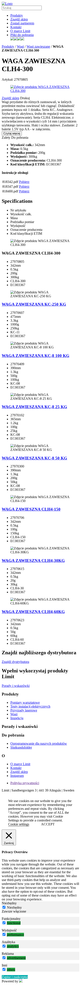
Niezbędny (14, 907)
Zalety (6, 137)
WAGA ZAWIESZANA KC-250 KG (34, 304)
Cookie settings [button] (18, 824)
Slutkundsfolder (21, 747)
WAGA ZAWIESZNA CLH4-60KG (33, 611)
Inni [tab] (4, 965)
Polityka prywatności (24, 783)
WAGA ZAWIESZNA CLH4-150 (31, 509)
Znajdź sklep (19, 19)
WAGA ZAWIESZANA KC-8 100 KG (35, 355)
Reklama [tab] (8, 953)
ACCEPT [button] (48, 824)
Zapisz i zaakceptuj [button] (15, 977)
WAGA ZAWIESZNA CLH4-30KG (33, 560)
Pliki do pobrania (22, 35)
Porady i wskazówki (16, 686)
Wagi (20, 46)
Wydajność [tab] (9, 930)
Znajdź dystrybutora (15, 662)
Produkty (16, 15)
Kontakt (15, 27)
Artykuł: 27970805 (15, 79)
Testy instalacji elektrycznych (30, 706)
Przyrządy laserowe (23, 710)
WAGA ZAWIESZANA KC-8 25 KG (34, 406)
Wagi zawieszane (38, 46)
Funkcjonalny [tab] (11, 918)
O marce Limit (20, 31)
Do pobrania (19, 137)
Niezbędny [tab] (9, 903)
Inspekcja (16, 718)
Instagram (17, 775)
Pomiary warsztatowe (25, 702)
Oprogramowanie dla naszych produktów (38, 743)
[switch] (4, 922)
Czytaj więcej (11, 133)
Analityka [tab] (8, 942)
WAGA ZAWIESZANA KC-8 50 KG (34, 458)
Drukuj (25, 98)
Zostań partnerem (22, 23)
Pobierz (24, 182)
